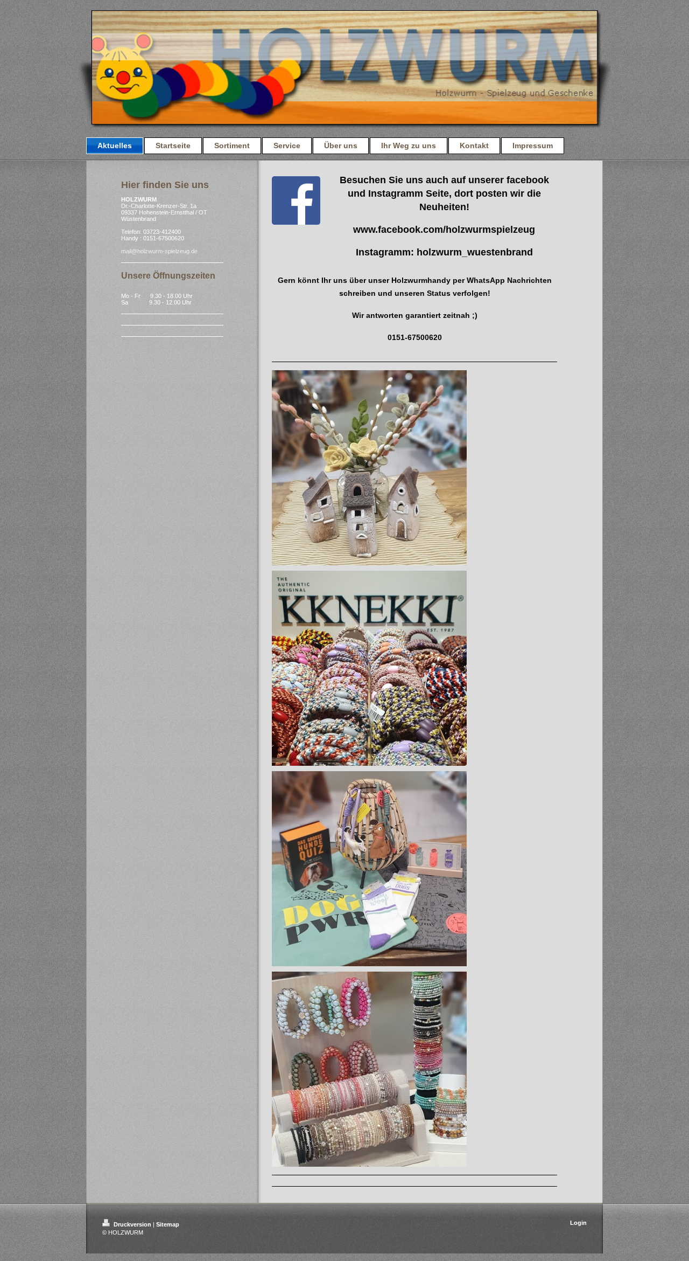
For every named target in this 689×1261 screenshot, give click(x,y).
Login (578, 1223)
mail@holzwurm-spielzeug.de (159, 251)
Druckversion (132, 1224)
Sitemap (167, 1224)
